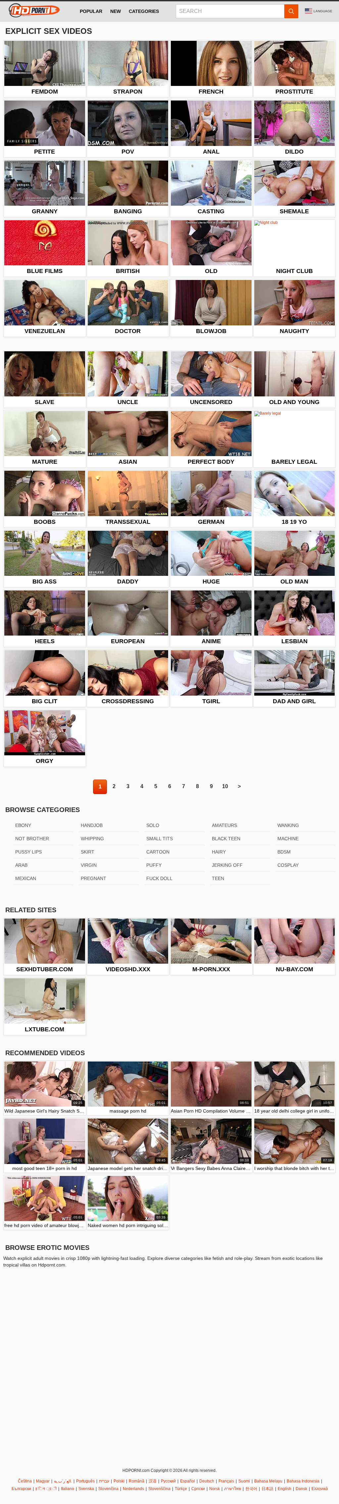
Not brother (32, 838)
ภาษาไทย (232, 1488)
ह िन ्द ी (46, 1488)
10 (225, 786)
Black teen (226, 838)
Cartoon (158, 852)
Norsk (214, 1488)
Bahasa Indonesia (303, 1481)
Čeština (25, 1481)
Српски (198, 1488)
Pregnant (93, 878)
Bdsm (284, 852)
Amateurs (224, 825)
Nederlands (133, 1488)
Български (21, 1488)
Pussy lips (28, 852)
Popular (91, 11)
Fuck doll (159, 878)
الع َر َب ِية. (63, 1481)
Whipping (92, 838)
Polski (119, 1481)
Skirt (87, 852)
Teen (218, 878)
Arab (21, 865)
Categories (144, 11)
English (284, 1488)
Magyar (43, 1481)
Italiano (67, 1488)
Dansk (301, 1488)
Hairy (219, 852)
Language (323, 11)
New (115, 11)
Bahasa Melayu (268, 1481)
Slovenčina (108, 1488)
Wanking (288, 825)
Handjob (92, 825)
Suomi (244, 1481)
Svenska (86, 1488)
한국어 (251, 1488)
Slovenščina (159, 1488)
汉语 (153, 1481)
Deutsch (206, 1481)
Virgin (89, 865)
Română (136, 1481)
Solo (152, 825)
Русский (168, 1481)
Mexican (25, 878)
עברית (104, 1481)
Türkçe (181, 1488)
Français (226, 1481)
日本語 (267, 1488)
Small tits (159, 838)
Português (85, 1481)
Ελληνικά (320, 1488)
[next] (239, 787)
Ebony (23, 825)
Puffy (154, 865)
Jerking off (227, 865)
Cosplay (288, 865)
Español (187, 1481)
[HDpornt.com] (33, 11)
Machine (288, 838)
